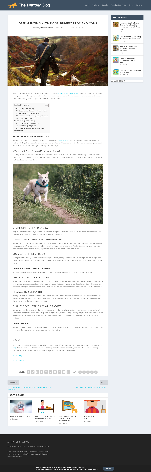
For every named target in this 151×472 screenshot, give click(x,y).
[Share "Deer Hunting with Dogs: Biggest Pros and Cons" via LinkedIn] (50, 372)
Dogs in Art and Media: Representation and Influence (128, 48)
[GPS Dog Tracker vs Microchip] (95, 406)
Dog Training (124, 74)
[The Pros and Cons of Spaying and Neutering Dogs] (116, 60)
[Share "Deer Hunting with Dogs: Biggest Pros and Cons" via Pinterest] (46, 372)
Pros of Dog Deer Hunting (24, 108)
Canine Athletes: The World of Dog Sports (130, 71)
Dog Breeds (123, 41)
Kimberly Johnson (46, 28)
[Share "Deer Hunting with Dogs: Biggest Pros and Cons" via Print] (68, 372)
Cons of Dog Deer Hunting (24, 121)
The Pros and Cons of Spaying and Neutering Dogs (129, 60)
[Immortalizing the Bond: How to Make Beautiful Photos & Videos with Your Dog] (116, 24)
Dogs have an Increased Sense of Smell (33, 111)
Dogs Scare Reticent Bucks (28, 118)
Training (95, 5)
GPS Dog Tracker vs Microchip (91, 417)
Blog (131, 5)
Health (86, 5)
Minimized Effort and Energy (29, 113)
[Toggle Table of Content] (45, 105)
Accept (108, 468)
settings (95, 470)
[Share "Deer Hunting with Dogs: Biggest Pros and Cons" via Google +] (37, 372)
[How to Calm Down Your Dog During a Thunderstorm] (70, 406)
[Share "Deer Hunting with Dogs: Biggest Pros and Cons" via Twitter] (33, 372)
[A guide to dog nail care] (21, 406)
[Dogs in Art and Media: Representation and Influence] (116, 48)
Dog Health (123, 65)
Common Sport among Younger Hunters (33, 116)
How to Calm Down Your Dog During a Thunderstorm (69, 418)
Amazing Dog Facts (118, 5)
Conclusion (19, 131)
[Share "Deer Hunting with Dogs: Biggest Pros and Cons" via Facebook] (28, 372)
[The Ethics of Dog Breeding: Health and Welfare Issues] (116, 38)
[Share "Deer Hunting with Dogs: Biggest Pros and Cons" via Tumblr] (41, 372)
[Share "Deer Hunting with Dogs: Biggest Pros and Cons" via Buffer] (55, 372)
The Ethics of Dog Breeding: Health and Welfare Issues (130, 38)
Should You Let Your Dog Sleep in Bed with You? (44, 417)
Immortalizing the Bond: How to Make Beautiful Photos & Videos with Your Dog (130, 26)
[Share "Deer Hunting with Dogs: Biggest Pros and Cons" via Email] (64, 372)
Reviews (139, 5)
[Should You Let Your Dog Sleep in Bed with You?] (45, 406)
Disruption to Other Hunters (29, 123)
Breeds (105, 5)
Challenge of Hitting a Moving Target (32, 128)
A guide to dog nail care (20, 416)
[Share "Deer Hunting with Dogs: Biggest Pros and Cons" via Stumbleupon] (59, 372)
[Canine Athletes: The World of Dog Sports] (116, 71)
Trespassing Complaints (27, 126)
